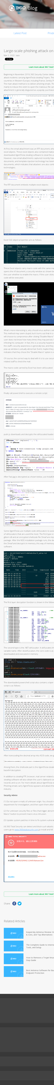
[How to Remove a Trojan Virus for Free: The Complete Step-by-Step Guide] (13, 958)
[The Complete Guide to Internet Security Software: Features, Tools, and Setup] (13, 946)
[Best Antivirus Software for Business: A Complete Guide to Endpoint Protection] (13, 971)
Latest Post (20, 33)
